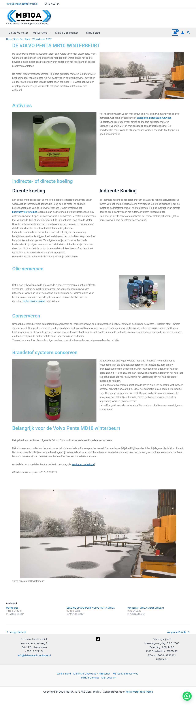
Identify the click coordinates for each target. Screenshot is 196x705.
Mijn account (108, 677)
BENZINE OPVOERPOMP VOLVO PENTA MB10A (91, 607)
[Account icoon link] (182, 32)
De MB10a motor (18, 32)
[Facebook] (98, 639)
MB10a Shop (40, 32)
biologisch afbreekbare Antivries (154, 117)
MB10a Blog (93, 32)
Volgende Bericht (178, 632)
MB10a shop (12, 607)
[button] (48, 32)
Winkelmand (64, 673)
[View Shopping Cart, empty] (175, 32)
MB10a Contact (90, 677)
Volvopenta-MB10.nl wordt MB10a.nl (145, 607)
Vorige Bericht (16, 632)
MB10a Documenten (66, 32)
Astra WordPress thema (139, 691)
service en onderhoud (83, 464)
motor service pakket (34, 301)
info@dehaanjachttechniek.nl (22, 3)
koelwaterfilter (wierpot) (25, 211)
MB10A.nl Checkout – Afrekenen (91, 673)
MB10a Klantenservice (125, 673)
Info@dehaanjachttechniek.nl (34, 655)
